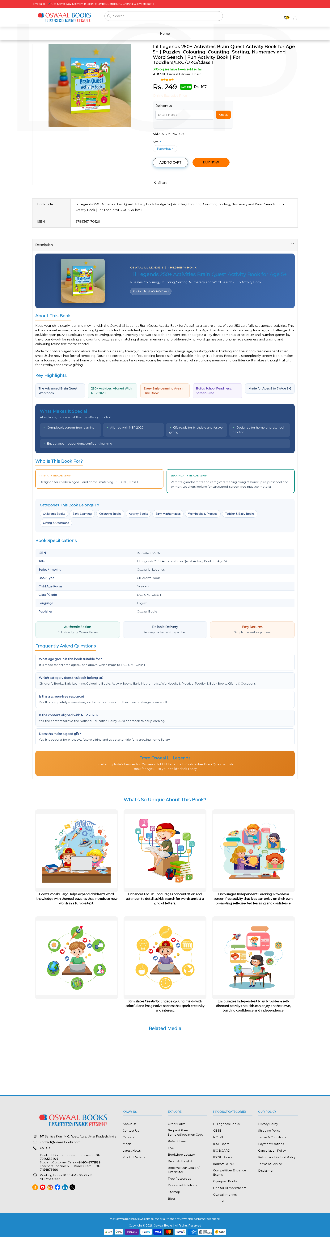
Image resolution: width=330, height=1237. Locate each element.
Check (223, 114)
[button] (168, 79)
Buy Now (211, 162)
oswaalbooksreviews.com (133, 1219)
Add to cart (170, 162)
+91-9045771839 (88, 1162)
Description (44, 245)
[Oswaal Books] (65, 17)
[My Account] (295, 18)
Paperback (165, 148)
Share (162, 183)
